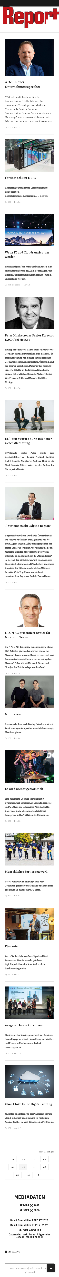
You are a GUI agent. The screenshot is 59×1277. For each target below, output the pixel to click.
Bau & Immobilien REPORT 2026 (29, 1225)
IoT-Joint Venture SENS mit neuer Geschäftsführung (28, 440)
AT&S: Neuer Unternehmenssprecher (22, 84)
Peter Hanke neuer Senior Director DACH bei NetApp (29, 337)
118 (44, 1167)
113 (34, 1159)
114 (44, 1159)
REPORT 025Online (29, 1229)
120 (28, 1175)
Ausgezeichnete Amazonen (24, 1025)
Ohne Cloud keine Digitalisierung (28, 1104)
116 (23, 1167)
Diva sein (11, 946)
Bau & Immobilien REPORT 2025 (29, 1220)
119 (17, 1175)
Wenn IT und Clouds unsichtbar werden (27, 254)
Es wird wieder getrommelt (24, 789)
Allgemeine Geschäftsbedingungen (33, 1236)
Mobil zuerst (14, 714)
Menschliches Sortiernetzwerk (26, 871)
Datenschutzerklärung (22, 1234)
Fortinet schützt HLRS (20, 178)
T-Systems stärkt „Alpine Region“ (28, 526)
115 (12, 1167)
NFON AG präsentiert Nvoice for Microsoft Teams (27, 635)
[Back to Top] (51, 1268)
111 (12, 1159)
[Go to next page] (39, 1175)
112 (23, 1159)
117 (34, 1167)
